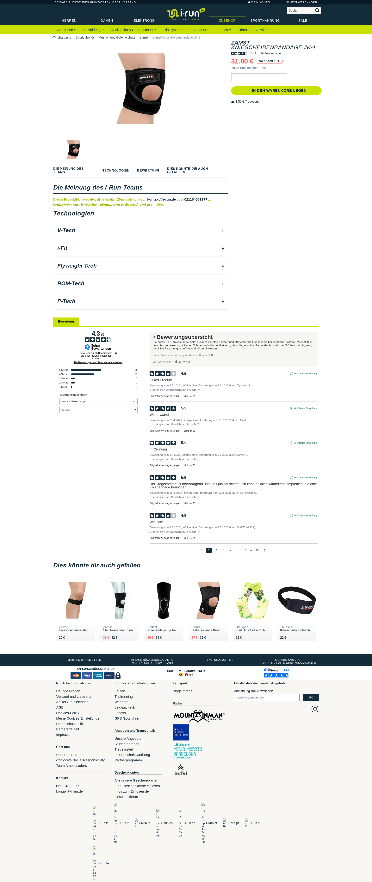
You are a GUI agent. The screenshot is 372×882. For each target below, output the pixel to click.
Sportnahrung (265, 20)
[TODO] (212, 354)
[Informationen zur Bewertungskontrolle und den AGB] (115, 353)
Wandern (121, 702)
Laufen (120, 691)
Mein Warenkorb (303, 2)
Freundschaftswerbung (132, 755)
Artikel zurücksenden (72, 702)
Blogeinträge (182, 691)
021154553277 (195, 199)
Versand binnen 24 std (84, 659)
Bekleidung (92, 30)
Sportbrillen (64, 30)
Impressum (64, 735)
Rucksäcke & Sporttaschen (132, 30)
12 (257, 550)
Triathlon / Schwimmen (256, 30)
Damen (107, 20)
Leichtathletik (125, 707)
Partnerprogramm (128, 760)
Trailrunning (124, 696)
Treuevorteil (124, 749)
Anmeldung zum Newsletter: (253, 691)
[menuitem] (65, 29)
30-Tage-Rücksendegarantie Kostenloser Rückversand (152, 661)
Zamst (144, 37)
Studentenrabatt (127, 744)
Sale (302, 20)
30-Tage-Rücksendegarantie (73, 2)
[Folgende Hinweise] (265, 550)
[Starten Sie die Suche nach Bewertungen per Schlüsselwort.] (135, 410)
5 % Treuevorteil (220, 659)
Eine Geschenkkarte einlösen (137, 786)
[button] (259, 77)
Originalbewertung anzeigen (165, 396)
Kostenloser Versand (114, 2)
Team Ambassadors (71, 766)
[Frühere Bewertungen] (202, 550)
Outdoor (200, 30)
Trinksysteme (173, 30)
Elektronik (145, 20)
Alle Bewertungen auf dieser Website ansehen (98, 362)
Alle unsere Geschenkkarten (136, 780)
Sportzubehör (85, 37)
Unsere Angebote (128, 738)
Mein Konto (260, 2)
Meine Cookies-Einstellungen (78, 718)
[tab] (140, 230)
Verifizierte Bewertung (305, 373)
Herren (69, 20)
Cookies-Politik (67, 713)
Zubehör (227, 20)
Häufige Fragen (68, 691)
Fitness (223, 30)
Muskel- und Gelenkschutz (117, 37)
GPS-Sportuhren (127, 718)
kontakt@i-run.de (161, 199)
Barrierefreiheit (67, 729)
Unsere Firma (66, 755)
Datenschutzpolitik (70, 724)
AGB (60, 707)
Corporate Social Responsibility (80, 760)
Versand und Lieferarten (74, 696)
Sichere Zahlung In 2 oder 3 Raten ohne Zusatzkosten (288, 661)
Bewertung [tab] (66, 321)
